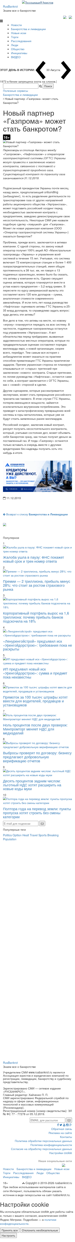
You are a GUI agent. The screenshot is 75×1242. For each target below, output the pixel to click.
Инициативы (19, 53)
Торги (14, 37)
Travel (34, 835)
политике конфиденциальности (28, 1222)
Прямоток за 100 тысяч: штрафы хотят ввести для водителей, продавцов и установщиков (35, 701)
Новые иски (18, 33)
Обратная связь (61, 1129)
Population (9, 839)
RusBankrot (10, 6)
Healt (25, 835)
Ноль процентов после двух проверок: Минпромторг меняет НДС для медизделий (35, 728)
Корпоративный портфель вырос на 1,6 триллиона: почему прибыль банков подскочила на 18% (36, 617)
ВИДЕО (16, 57)
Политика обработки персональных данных (43, 1141)
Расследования (21, 41)
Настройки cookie (60, 1153)
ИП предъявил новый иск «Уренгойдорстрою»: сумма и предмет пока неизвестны (35, 673)
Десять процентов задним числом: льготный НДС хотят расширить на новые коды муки (32, 784)
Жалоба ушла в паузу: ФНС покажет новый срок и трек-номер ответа (33, 559)
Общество (17, 49)
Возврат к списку (36, 514)
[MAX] (65, 17)
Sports (42, 835)
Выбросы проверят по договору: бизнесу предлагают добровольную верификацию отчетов (37, 756)
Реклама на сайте (60, 1133)
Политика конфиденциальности (51, 1145)
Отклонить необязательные (40, 1230)
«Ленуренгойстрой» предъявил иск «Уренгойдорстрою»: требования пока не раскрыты (37, 645)
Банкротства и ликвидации (28, 29)
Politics (7, 835)
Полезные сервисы (15, 91)
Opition (17, 835)
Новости (16, 25)
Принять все (10, 1230)
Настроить (8, 1235)
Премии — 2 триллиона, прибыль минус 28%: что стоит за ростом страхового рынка (36, 585)
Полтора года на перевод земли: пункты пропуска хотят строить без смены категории (37, 812)
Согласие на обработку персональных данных (41, 1149)
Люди (14, 45)
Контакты (66, 1137)
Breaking (53, 835)
